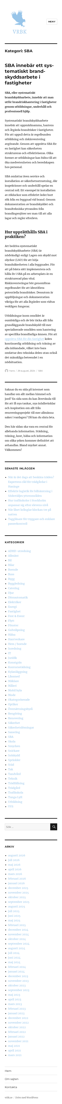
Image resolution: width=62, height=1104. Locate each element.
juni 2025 (14, 915)
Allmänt (13, 555)
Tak (10, 769)
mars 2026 (15, 874)
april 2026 (14, 869)
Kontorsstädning (19, 667)
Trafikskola (15, 792)
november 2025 (18, 892)
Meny (51, 21)
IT (9, 653)
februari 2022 (17, 1032)
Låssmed (14, 676)
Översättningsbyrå (20, 709)
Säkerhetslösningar (21, 727)
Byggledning (16, 583)
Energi (12, 606)
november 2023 (18, 980)
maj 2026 (14, 864)
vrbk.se (8, 1097)
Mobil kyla (15, 690)
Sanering (14, 732)
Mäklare (13, 681)
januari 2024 (16, 971)
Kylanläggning (17, 671)
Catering (13, 588)
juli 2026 (14, 860)
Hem (8, 1070)
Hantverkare (16, 639)
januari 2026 (16, 883)
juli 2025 (14, 911)
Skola (11, 741)
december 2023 (18, 976)
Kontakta (11, 1087)
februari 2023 (17, 1008)
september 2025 (18, 901)
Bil (10, 560)
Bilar (11, 565)
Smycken (14, 746)
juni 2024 (14, 957)
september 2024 (18, 943)
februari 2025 (17, 925)
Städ (11, 764)
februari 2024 (17, 966)
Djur (11, 592)
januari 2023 (16, 1013)
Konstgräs (15, 662)
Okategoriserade (19, 699)
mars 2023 (15, 1004)
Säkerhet (14, 722)
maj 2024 (14, 962)
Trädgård (14, 788)
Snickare (14, 750)
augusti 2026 (16, 855)
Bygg (11, 579)
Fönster (13, 625)
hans (12, 370)
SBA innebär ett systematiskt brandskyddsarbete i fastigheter (29, 74)
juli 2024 (14, 953)
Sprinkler (14, 760)
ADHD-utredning (19, 551)
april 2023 (14, 999)
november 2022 (18, 1022)
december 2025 (18, 888)
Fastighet (14, 611)
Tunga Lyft (15, 797)
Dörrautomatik (18, 597)
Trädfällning (16, 783)
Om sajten (12, 1079)
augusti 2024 (16, 948)
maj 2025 (14, 920)
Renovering (15, 718)
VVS (10, 806)
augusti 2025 (16, 906)
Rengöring (15, 713)
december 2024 (18, 929)
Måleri (12, 685)
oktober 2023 (17, 985)
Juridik (12, 657)
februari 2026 (17, 878)
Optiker (13, 704)
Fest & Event (16, 616)
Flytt (11, 620)
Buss (11, 574)
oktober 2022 (17, 1027)
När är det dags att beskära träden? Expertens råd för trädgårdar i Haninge (31, 482)
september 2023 (18, 990)
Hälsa (11, 634)
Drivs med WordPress (26, 1097)
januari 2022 (16, 1036)
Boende (13, 569)
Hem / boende (17, 644)
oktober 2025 (17, 897)
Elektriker (14, 602)
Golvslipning (16, 630)
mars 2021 (14, 1055)
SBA (40, 370)
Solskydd (14, 755)
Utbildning (15, 801)
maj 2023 (14, 994)
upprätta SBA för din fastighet (24, 339)
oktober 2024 (17, 939)
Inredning (14, 648)
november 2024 (18, 934)
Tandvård (14, 774)
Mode (12, 695)
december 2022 (18, 1018)
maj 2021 (14, 1045)
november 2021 (18, 1041)
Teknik (12, 778)
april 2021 (14, 1050)
